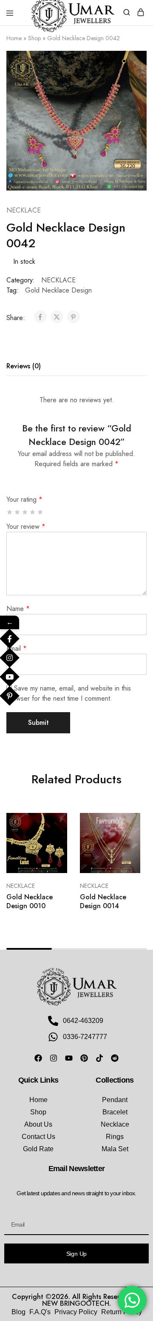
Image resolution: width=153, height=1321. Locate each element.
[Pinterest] (84, 1058)
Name (18, 609)
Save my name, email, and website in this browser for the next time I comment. (68, 693)
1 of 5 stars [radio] (10, 512)
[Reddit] (114, 1058)
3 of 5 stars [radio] (25, 512)
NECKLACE (23, 210)
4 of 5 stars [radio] (33, 512)
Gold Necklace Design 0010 (29, 901)
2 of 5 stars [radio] (17, 512)
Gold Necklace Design (58, 290)
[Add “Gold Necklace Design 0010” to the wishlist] (51, 854)
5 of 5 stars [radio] (40, 512)
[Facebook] (38, 1058)
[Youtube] (68, 1058)
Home (14, 38)
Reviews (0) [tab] (23, 366)
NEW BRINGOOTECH (75, 1303)
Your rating (24, 499)
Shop (34, 38)
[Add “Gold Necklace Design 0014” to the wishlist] (124, 854)
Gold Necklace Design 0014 (103, 901)
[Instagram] (53, 1058)
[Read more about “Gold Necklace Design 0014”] (124, 822)
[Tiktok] (99, 1058)
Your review (25, 526)
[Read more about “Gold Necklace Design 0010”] (51, 822)
